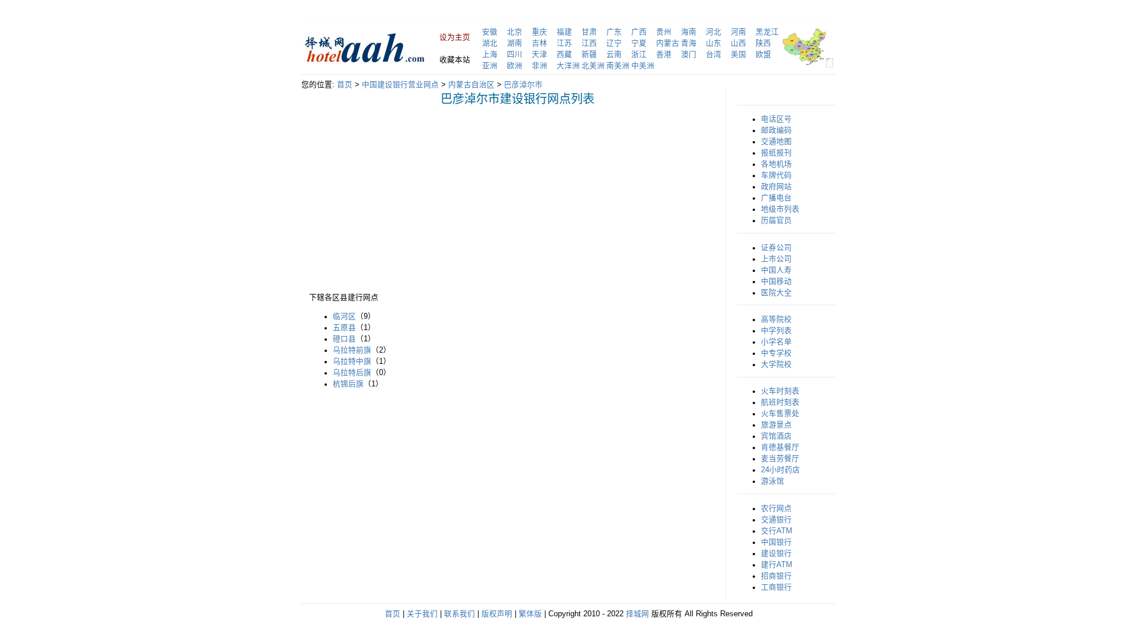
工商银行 (776, 587)
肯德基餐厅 (780, 447)
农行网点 (776, 508)
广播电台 (776, 198)
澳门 (688, 54)
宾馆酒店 (776, 436)
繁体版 (530, 614)
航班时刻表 (780, 402)
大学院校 (776, 364)
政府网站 (776, 187)
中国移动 (776, 281)
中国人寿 (776, 270)
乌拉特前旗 (352, 350)
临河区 (344, 316)
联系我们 (459, 614)
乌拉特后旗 (352, 373)
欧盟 (763, 54)
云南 (614, 54)
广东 (614, 32)
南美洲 (617, 66)
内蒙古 (667, 43)
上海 (489, 54)
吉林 (539, 43)
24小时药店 (780, 470)
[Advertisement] (408, 198)
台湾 (713, 54)
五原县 (344, 328)
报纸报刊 (776, 153)
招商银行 (776, 576)
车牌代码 (776, 175)
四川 (514, 54)
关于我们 (422, 614)
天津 (539, 54)
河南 (738, 32)
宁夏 (639, 43)
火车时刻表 (780, 391)
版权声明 (496, 614)
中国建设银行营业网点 (400, 85)
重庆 (539, 32)
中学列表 (776, 331)
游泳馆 (772, 481)
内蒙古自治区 (471, 85)
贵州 (664, 32)
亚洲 (489, 66)
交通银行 (776, 520)
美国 (738, 54)
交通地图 (776, 141)
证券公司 (776, 248)
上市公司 (776, 259)
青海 (688, 43)
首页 (344, 85)
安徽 (489, 32)
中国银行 (776, 542)
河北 (713, 32)
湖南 (514, 43)
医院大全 (776, 293)
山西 (738, 43)
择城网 (637, 614)
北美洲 (593, 66)
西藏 (564, 54)
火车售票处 (780, 413)
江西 (589, 43)
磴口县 (344, 339)
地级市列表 (780, 209)
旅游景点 (776, 425)
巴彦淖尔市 (523, 85)
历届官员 (776, 220)
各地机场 (776, 164)
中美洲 (642, 66)
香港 (664, 54)
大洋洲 (568, 66)
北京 (514, 32)
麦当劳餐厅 (780, 459)
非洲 (539, 66)
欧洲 (514, 66)
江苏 (564, 43)
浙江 (639, 54)
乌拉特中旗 (352, 361)
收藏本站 (454, 60)
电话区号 (776, 119)
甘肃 (589, 32)
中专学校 (776, 353)
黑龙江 (767, 32)
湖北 (489, 43)
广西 (639, 32)
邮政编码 (776, 130)
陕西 (763, 43)
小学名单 (776, 342)
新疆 (589, 54)
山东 (713, 43)
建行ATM (776, 565)
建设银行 (776, 553)
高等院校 (776, 319)
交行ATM (776, 531)
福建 (564, 32)
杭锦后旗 (348, 384)
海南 (688, 32)
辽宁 (614, 43)
